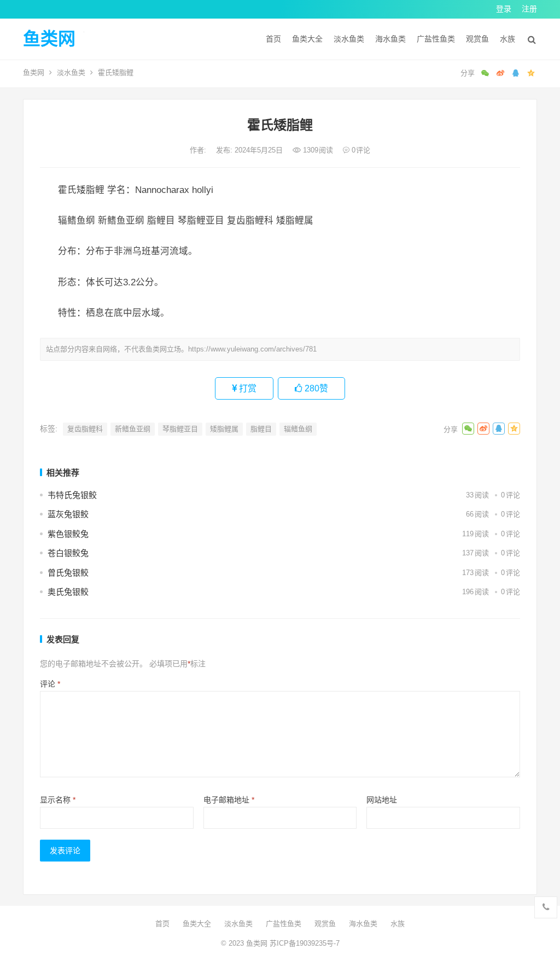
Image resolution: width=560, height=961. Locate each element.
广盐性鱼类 (436, 38)
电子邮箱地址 (228, 799)
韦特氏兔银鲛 (72, 495)
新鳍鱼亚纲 (132, 429)
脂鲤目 (261, 429)
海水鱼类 (390, 38)
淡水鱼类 (349, 38)
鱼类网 (49, 39)
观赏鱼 (477, 38)
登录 (503, 8)
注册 (529, 8)
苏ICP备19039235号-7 (303, 943)
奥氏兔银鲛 (68, 591)
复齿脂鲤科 (85, 429)
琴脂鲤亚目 (180, 429)
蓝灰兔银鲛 (68, 514)
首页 (273, 38)
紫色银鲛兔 (68, 533)
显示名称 (57, 799)
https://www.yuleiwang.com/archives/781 (252, 349)
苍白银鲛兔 (68, 553)
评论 (50, 683)
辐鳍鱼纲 (298, 429)
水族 (507, 38)
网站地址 (381, 799)
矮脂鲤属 (224, 429)
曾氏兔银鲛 (68, 572)
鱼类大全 (307, 38)
